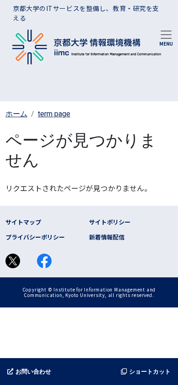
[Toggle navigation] (166, 37)
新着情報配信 (107, 237)
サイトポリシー (110, 222)
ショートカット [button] (150, 371)
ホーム (16, 113)
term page (54, 113)
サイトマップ (23, 222)
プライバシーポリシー (35, 237)
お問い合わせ (33, 371)
